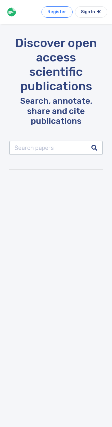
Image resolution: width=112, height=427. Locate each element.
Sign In (88, 11)
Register (56, 11)
